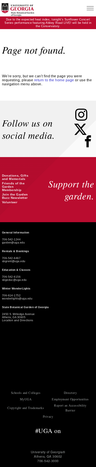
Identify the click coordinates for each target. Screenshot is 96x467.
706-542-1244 (11, 239)
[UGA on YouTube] (58, 439)
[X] (83, 134)
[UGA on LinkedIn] (67, 439)
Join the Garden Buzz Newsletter (15, 196)
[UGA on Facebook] (29, 439)
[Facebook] (89, 147)
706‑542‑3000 (48, 461)
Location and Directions (17, 320)
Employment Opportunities (70, 399)
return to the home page (54, 80)
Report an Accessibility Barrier (70, 407)
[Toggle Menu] (90, 8)
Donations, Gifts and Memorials (15, 177)
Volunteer (9, 202)
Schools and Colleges (26, 393)
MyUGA (25, 399)
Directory (70, 393)
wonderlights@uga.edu (17, 298)
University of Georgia (48, 358)
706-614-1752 (11, 295)
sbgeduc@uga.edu (14, 279)
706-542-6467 (11, 258)
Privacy (48, 416)
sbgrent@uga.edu (13, 261)
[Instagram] (84, 119)
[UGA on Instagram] (49, 439)
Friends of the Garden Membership (13, 187)
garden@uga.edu (13, 242)
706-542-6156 (11, 276)
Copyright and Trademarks (25, 408)
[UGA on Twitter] (39, 439)
